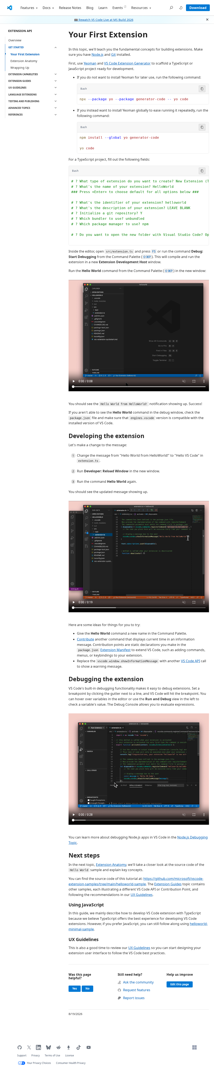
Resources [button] (140, 7)
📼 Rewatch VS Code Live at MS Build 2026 (103, 20)
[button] (171, 8)
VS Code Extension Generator (127, 63)
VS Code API (190, 661)
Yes (76, 988)
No (89, 988)
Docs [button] (47, 7)
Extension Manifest (115, 650)
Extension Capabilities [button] (23, 74)
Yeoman (90, 63)
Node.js (97, 54)
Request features (136, 990)
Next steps (84, 855)
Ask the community (138, 982)
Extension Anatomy (23, 61)
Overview (14, 40)
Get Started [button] (16, 47)
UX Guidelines (142, 894)
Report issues (134, 998)
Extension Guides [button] (19, 81)
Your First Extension (24, 54)
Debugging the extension (106, 679)
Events (117, 7)
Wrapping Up (19, 68)
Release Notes (70, 7)
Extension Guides (168, 884)
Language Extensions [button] (22, 94)
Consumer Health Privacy (70, 1063)
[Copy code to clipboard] (202, 88)
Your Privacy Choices (39, 1063)
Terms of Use (52, 1055)
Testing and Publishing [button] (23, 101)
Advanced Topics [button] (19, 107)
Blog (89, 7)
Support (21, 1055)
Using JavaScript (86, 905)
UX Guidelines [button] (17, 87)
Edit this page (179, 984)
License (69, 1055)
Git (113, 54)
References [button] (15, 114)
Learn (102, 7)
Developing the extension (106, 436)
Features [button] (27, 7)
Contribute (85, 639)
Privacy (35, 1055)
